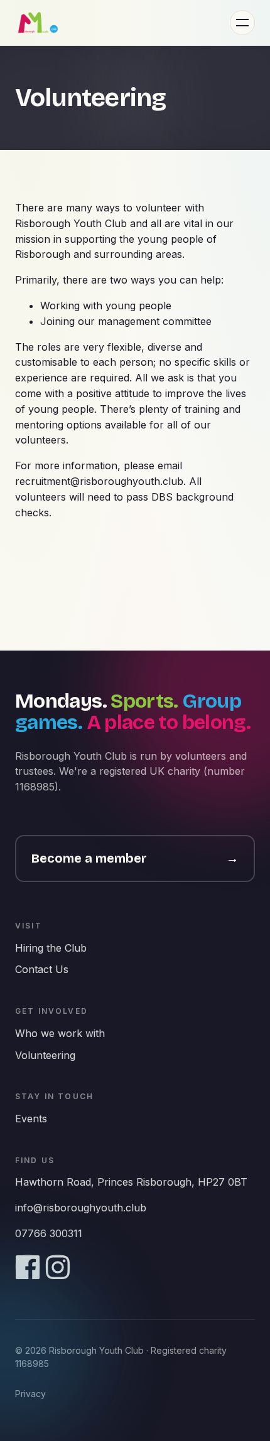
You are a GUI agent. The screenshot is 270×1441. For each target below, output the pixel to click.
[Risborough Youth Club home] (38, 22)
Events (31, 1118)
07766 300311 (48, 1233)
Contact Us (41, 969)
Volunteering (45, 1055)
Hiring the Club (51, 948)
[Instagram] (57, 1266)
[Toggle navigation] (242, 22)
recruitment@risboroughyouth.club (99, 481)
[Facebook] (27, 1266)
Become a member (135, 858)
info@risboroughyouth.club (80, 1207)
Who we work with (60, 1033)
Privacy (30, 1393)
